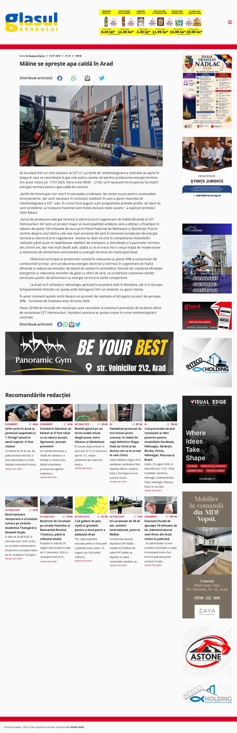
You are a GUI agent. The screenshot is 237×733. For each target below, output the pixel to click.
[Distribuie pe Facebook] (59, 78)
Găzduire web (63, 727)
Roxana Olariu (36, 55)
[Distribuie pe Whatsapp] (73, 78)
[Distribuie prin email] (87, 78)
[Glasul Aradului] (39, 22)
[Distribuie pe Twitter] (102, 78)
